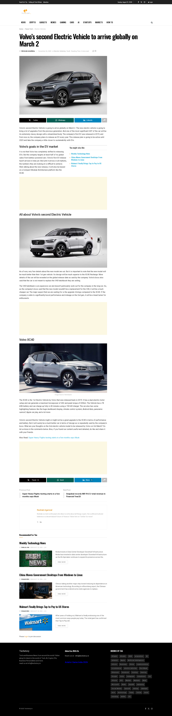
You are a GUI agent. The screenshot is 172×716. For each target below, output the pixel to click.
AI (78, 22)
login (26, 636)
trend (146, 693)
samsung (140, 684)
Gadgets (43, 22)
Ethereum (115, 672)
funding (135, 672)
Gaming (63, 22)
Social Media (116, 689)
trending (115, 696)
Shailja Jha (25, 547)
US (129, 696)
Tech (68, 51)
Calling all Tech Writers (35, 2)
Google (114, 676)
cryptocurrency (142, 664)
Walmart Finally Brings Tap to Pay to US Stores (86, 164)
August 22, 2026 (37, 547)
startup (135, 689)
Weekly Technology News (80, 153)
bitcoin (114, 664)
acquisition (139, 656)
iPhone (114, 680)
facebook (125, 672)
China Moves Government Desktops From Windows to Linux (86, 158)
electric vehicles (130, 668)
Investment (141, 676)
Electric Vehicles (40, 29)
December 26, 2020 (44, 51)
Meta (144, 680)
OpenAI (131, 684)
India (122, 676)
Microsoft (115, 684)
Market (128, 680)
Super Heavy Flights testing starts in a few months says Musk (53, 438)
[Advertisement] (63, 193)
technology (122, 693)
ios (149, 676)
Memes (53, 22)
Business (123, 664)
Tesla (131, 693)
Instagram (130, 676)
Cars (72, 22)
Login (151, 2)
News (23, 22)
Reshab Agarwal (28, 51)
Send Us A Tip (23, 2)
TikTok (138, 693)
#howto (123, 656)
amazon (115, 660)
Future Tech (29, 29)
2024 (130, 656)
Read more (62, 562)
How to (109, 22)
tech (113, 693)
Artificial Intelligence (136, 660)
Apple (123, 660)
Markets (99, 22)
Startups (87, 22)
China (132, 664)
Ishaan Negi (25, 579)
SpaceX (127, 689)
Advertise (45, 2)
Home (21, 29)
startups (144, 689)
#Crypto (114, 656)
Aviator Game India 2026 (76, 662)
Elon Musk (143, 668)
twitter (123, 696)
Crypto (32, 22)
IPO (121, 680)
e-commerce (116, 668)
